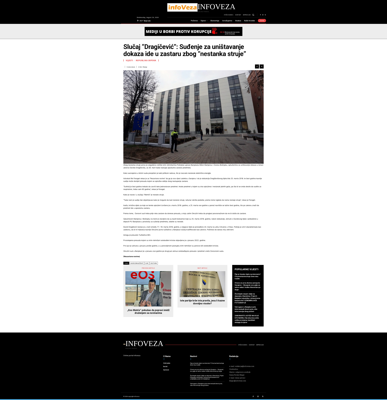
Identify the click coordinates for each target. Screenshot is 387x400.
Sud (146, 263)
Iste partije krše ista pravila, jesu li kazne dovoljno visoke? (202, 302)
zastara (153, 263)
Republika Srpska (146, 60)
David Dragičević (137, 263)
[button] (253, 14)
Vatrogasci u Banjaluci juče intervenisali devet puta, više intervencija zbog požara (246, 309)
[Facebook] (260, 15)
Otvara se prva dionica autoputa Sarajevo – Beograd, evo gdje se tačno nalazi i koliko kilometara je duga (247, 286)
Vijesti (129, 60)
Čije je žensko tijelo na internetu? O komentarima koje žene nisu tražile (248, 276)
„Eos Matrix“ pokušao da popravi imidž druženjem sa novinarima (148, 311)
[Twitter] (265, 15)
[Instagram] (263, 15)
